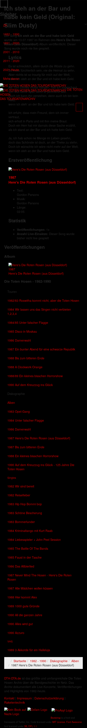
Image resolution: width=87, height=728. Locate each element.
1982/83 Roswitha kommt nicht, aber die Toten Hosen (43, 300)
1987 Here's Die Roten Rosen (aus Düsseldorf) (38, 438)
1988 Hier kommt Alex (22, 597)
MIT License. (59, 722)
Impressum (24, 698)
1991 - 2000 (11, 43)
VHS (10, 641)
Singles (11, 477)
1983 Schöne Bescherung (24, 513)
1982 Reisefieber (18, 495)
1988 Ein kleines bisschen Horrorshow (32, 456)
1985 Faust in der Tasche (24, 557)
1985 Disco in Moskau (22, 331)
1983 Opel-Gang (18, 411)
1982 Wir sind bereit (20, 486)
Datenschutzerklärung (49, 698)
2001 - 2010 (11, 52)
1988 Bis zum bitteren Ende (25, 358)
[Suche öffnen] (43, 116)
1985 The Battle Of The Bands (27, 548)
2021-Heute (11, 70)
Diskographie (16, 394)
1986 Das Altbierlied (20, 566)
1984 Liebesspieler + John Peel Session (34, 539)
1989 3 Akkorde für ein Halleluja (28, 650)
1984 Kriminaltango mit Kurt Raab (30, 531)
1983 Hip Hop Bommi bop (24, 504)
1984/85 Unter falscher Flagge (27, 322)
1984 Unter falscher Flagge (25, 420)
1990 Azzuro (15, 633)
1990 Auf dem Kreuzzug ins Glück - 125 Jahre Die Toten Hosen (40, 467)
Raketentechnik (14, 702)
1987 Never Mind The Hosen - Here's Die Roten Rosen (39, 577)
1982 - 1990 (11, 34)
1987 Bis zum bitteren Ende (25, 447)
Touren (12, 291)
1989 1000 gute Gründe (23, 606)
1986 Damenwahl (19, 340)
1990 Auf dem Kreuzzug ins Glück (30, 385)
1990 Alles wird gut (20, 624)
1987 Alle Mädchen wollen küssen (30, 588)
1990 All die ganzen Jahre (24, 615)
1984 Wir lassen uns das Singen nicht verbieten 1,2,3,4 (39, 311)
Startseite (20, 661)
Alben (11, 402)
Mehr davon (11, 78)
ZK (5, 25)
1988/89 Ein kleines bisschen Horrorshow (35, 376)
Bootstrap (56, 717)
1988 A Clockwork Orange (24, 367)
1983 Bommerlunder (21, 522)
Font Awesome (74, 722)
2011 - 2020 (11, 61)
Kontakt (9, 698)
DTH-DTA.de (12, 678)
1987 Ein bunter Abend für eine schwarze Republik (41, 349)
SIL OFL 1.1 (30, 726)
